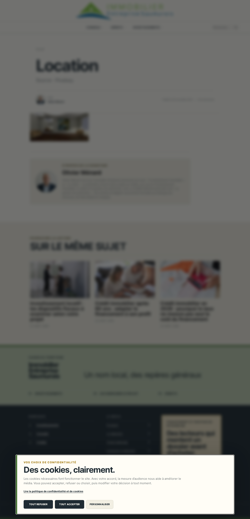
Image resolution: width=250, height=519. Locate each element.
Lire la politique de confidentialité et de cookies (53, 491)
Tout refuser (38, 504)
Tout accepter (69, 504)
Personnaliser (100, 504)
